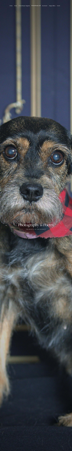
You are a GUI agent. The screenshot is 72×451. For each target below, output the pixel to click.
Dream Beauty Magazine (24, 5)
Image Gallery (52, 5)
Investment (44, 5)
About (15, 5)
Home (11, 5)
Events (58, 5)
